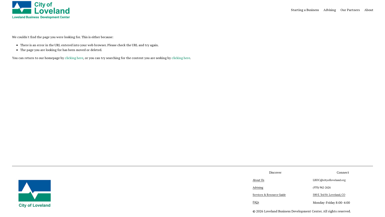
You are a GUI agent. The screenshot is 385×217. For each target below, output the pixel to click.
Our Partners (350, 10)
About (368, 10)
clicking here (74, 58)
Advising (329, 10)
